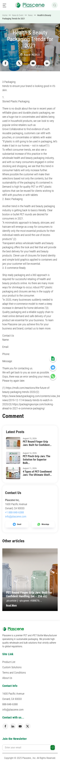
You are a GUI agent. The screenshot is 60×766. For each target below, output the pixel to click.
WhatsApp (45, 524)
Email (19, 524)
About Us (7, 678)
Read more (11, 605)
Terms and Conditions (14, 672)
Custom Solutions (12, 667)
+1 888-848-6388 (14, 512)
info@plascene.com (15, 516)
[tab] (26, 614)
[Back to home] (30, 5)
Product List (8, 662)
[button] (4, 5)
